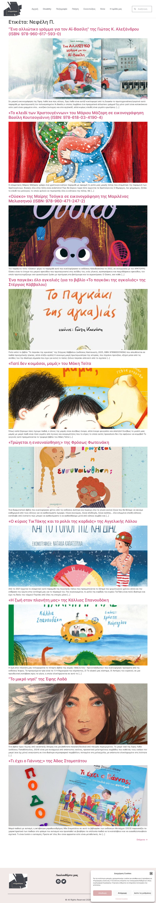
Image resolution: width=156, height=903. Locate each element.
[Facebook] (58, 881)
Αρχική (35, 9)
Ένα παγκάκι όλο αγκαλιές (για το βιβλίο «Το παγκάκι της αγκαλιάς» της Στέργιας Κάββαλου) (77, 282)
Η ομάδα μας (116, 9)
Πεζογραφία (61, 9)
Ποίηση (75, 9)
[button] (151, 873)
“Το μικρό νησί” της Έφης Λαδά (38, 679)
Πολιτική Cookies (122, 899)
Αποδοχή (102, 893)
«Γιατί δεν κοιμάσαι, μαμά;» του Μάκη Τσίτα (50, 363)
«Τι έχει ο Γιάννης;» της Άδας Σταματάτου (48, 760)
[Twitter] (63, 881)
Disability (47, 9)
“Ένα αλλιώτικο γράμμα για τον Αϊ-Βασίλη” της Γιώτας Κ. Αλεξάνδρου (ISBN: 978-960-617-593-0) (74, 31)
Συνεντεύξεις (89, 9)
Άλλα (102, 9)
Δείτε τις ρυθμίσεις (142, 893)
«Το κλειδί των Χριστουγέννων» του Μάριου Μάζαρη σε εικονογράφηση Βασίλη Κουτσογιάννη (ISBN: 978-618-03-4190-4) (76, 115)
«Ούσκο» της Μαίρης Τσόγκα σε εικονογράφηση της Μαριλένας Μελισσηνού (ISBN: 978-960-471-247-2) (69, 198)
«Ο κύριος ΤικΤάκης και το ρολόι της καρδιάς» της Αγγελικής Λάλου (73, 521)
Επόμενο (142, 839)
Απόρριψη (122, 893)
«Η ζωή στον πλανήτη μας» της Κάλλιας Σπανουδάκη (59, 600)
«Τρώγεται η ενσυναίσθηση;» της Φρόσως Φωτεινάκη (59, 442)
